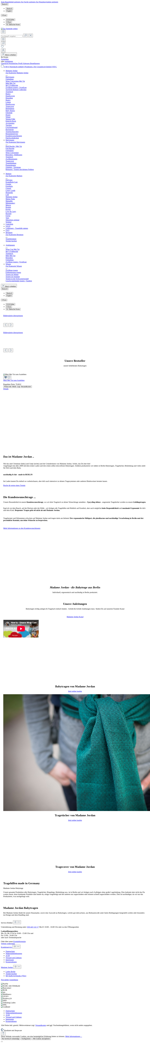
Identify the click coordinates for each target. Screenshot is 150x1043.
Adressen (26, 63)
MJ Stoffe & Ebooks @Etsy (16, 976)
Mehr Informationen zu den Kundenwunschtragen (21, 528)
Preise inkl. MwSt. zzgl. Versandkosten (17, 387)
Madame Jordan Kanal (75, 617)
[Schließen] (2, 1041)
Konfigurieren (26, 1039)
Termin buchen (11, 974)
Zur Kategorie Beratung (14, 235)
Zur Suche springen (28, 2)
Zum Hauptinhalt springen (11, 2)
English (9, 11)
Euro (9, 22)
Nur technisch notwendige (10, 1039)
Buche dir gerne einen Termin (14, 485)
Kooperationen (11, 962)
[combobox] (12, 36)
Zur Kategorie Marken (14, 176)
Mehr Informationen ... (73, 1036)
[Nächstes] (10, 325)
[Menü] (3, 32)
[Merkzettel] (2, 47)
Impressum (10, 960)
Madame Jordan (7, 967)
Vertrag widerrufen (8, 944)
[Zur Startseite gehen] (9, 29)
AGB (8, 956)
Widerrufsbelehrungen (14, 953)
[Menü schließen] (7, 75)
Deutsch (9, 8)
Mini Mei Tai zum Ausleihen (13, 380)
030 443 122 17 (33, 927)
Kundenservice (7, 947)
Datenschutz (10, 951)
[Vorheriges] (5, 325)
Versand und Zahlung (14, 958)
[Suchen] (25, 35)
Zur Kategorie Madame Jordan (17, 73)
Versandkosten (40, 1025)
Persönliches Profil (16, 63)
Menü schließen (10, 55)
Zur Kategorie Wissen (14, 266)
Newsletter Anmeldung (9, 980)
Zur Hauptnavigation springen (47, 2)
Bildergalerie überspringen (13, 316)
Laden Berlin (10, 972)
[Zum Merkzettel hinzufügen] (7, 377)
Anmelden (5, 59)
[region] (75, 321)
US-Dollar (10, 20)
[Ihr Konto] (3, 50)
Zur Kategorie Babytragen (15, 142)
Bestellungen (35, 63)
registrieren (9, 61)
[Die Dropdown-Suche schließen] (30, 35)
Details (5, 389)
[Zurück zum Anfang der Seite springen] (3, 1033)
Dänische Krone (13, 24)
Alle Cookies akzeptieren (41, 1039)
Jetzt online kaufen (75, 691)
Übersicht (5, 63)
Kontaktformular (19, 941)
